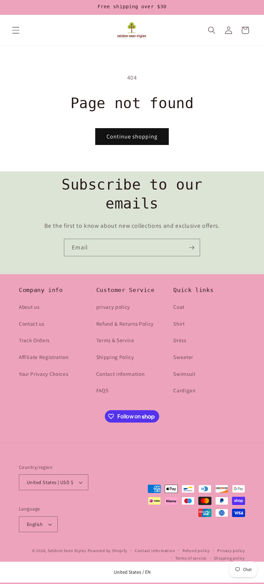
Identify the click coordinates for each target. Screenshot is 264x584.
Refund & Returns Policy (125, 323)
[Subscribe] (191, 248)
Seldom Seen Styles (67, 550)
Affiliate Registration (44, 356)
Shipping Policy (115, 356)
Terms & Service (115, 340)
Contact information (120, 373)
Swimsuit (184, 373)
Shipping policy (229, 558)
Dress (179, 340)
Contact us (31, 323)
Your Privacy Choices (43, 373)
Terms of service (191, 558)
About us (29, 306)
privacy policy (113, 306)
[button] (16, 30)
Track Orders (34, 340)
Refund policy (196, 550)
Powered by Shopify (108, 550)
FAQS (102, 390)
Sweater (183, 356)
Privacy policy (231, 550)
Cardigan (184, 390)
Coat (179, 306)
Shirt (179, 323)
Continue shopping (132, 136)
